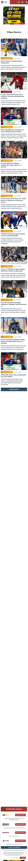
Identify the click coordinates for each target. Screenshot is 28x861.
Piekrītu (23, 857)
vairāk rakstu (14, 389)
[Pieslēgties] (19, 2)
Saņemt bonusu (20, 815)
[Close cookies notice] (25, 852)
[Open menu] (26, 2)
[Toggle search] (22, 2)
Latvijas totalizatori (14, 847)
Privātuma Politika (14, 857)
